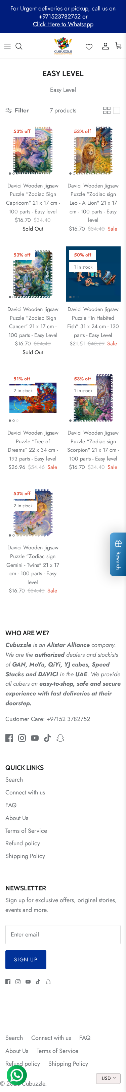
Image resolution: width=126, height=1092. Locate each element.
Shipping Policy (25, 856)
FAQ (10, 805)
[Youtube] (35, 738)
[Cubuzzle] (63, 46)
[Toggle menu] (7, 46)
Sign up (26, 959)
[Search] (22, 46)
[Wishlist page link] (89, 46)
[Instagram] (22, 738)
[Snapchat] (60, 738)
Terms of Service (26, 830)
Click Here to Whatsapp (63, 24)
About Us (16, 818)
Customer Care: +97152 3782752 (47, 719)
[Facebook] (9, 738)
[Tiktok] (47, 738)
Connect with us (25, 792)
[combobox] (108, 1078)
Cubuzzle (33, 1083)
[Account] (103, 46)
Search (14, 779)
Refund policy (22, 843)
